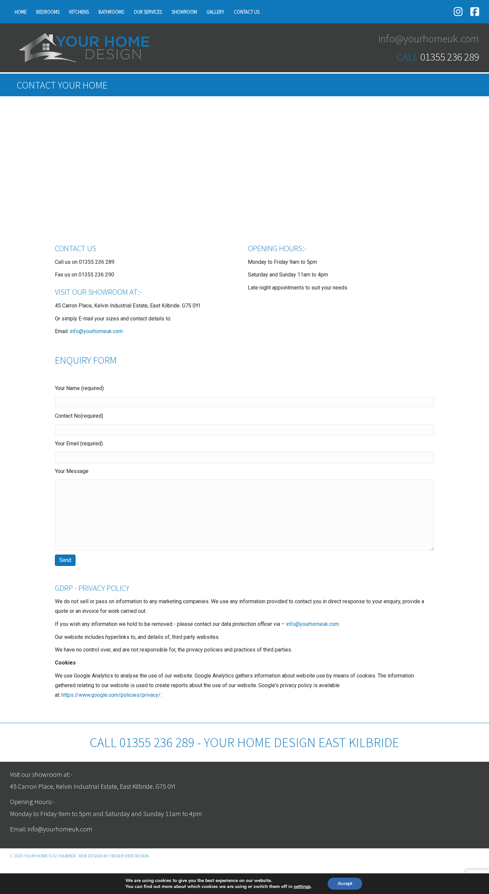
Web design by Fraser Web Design (113, 856)
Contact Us (246, 12)
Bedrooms (48, 12)
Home (21, 12)
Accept (345, 883)
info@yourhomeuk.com (96, 331)
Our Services (148, 12)
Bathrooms (111, 12)
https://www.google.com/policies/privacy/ (111, 695)
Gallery (215, 12)
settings (302, 887)
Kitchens (79, 12)
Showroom (184, 12)
